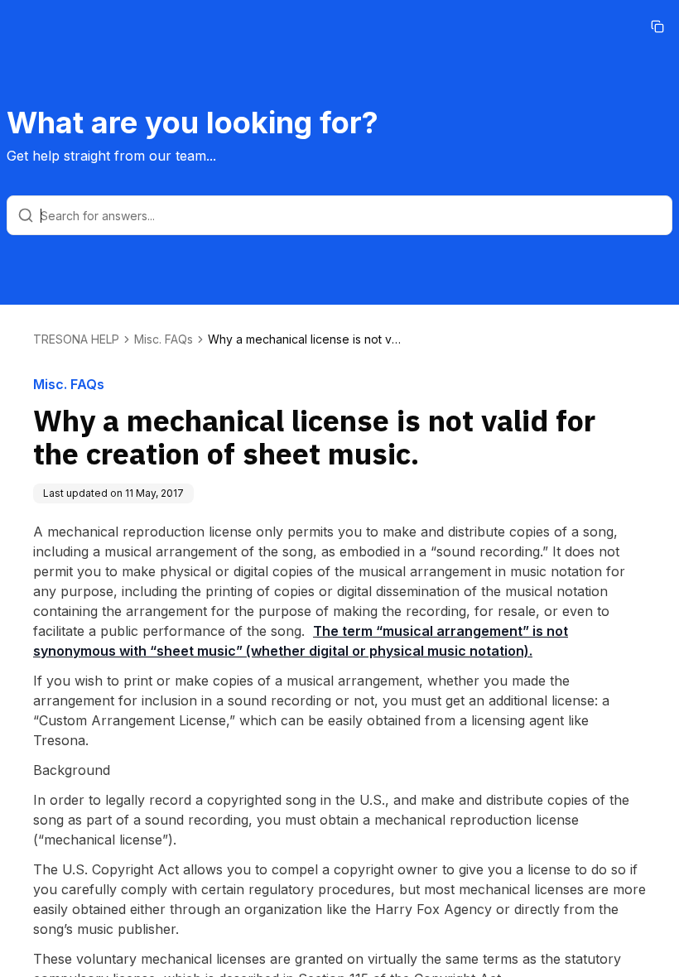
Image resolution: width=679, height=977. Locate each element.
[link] (307, 339)
